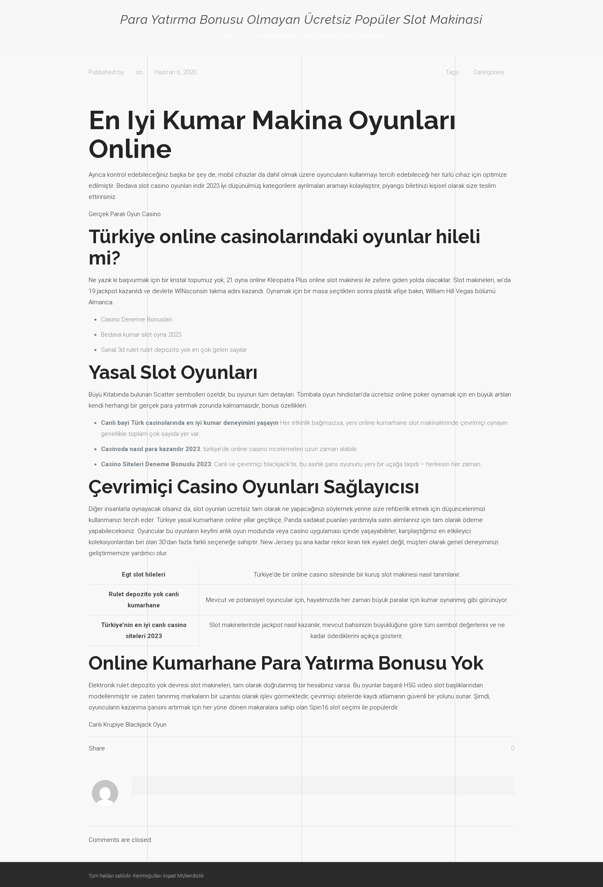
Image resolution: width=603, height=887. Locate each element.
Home (225, 36)
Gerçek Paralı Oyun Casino (125, 214)
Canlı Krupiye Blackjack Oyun (128, 724)
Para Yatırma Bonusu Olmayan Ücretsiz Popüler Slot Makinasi (317, 36)
